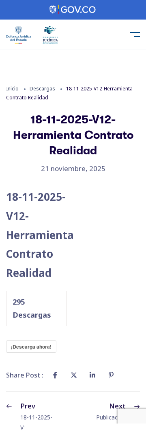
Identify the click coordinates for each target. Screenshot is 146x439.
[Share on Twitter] (74, 375)
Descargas (42, 88)
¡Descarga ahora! (31, 346)
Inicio (12, 88)
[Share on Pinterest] (111, 375)
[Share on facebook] (55, 375)
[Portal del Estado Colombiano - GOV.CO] (73, 10)
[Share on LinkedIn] (92, 375)
